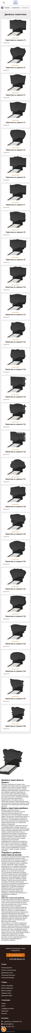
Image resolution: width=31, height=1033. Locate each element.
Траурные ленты (6, 993)
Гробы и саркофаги (7, 985)
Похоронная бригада (7, 977)
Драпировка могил (7, 972)
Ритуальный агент (6, 967)
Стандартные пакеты (7, 1008)
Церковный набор (6, 995)
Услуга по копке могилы (8, 970)
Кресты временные (7, 988)
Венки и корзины (6, 990)
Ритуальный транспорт (8, 975)
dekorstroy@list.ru (8, 1024)
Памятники (4, 1011)
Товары (3, 1003)
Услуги (3, 1006)
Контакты (4, 1013)
